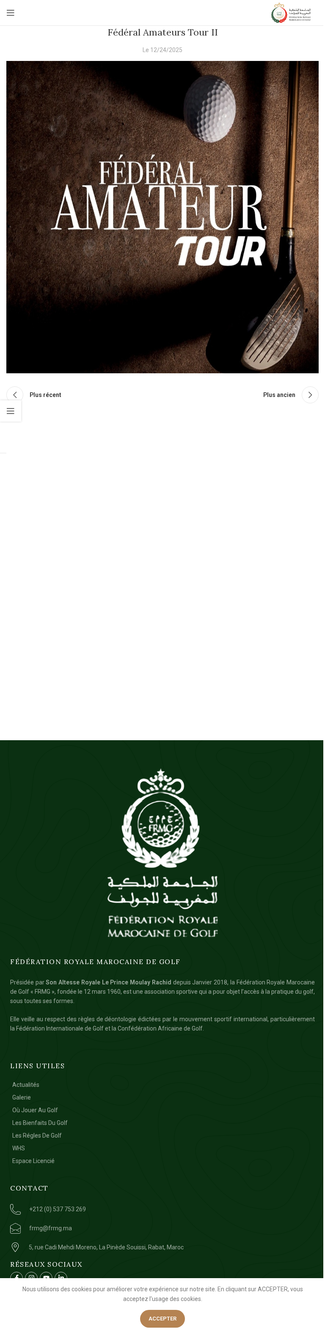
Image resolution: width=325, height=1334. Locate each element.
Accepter (162, 1318)
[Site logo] (291, 12)
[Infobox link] (98, 1209)
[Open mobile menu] (10, 12)
